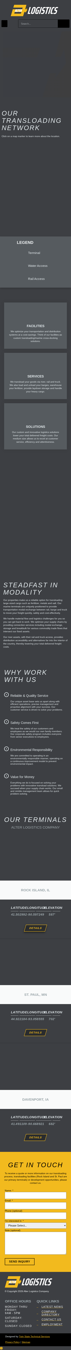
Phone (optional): (14, 1211)
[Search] (63, 24)
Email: (9, 1200)
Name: (9, 1190)
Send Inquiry (19, 1261)
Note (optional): (13, 1230)
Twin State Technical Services (34, 1336)
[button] (4, 23)
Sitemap (26, 1342)
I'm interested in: (14, 1221)
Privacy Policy (12, 1342)
